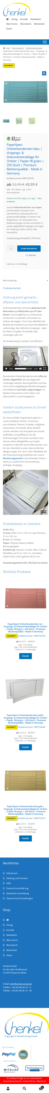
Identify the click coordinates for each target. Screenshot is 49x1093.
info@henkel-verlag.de (21, 983)
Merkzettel (39, 23)
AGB (8, 883)
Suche (24, 1088)
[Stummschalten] (40, 368)
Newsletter (35, 19)
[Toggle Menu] (45, 42)
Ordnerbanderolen (34, 48)
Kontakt (24, 19)
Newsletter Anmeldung (17, 893)
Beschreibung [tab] (10, 280)
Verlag (14, 19)
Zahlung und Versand (17, 878)
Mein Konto (12, 23)
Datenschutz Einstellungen (19, 898)
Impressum (12, 873)
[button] (44, 73)
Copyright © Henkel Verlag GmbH (21, 1036)
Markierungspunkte (13, 458)
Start (8, 48)
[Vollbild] (44, 368)
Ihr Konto (8, 1088)
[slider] (23, 368)
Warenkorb (25, 23)
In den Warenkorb (29, 248)
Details (25, 656)
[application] (25, 358)
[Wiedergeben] (6, 368)
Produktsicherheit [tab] (12, 288)
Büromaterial (18, 48)
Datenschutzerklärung (17, 888)
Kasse (9, 28)
